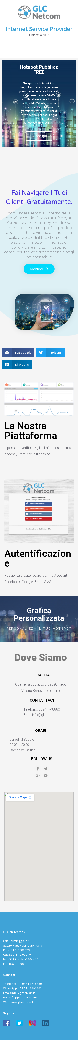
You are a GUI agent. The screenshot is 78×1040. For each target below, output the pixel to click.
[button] (39, 269)
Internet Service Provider (39, 29)
